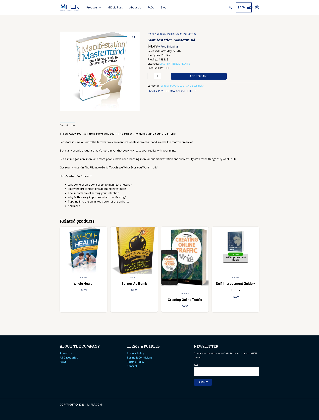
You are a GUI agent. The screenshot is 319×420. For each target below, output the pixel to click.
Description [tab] (67, 125)
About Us (66, 353)
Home (151, 33)
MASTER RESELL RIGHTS (174, 63)
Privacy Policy (135, 353)
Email (197, 365)
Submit (203, 382)
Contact (132, 366)
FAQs (63, 362)
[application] (99, 7)
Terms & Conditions (139, 357)
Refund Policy (135, 362)
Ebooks (161, 33)
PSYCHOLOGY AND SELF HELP (187, 85)
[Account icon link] (257, 7)
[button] (230, 7)
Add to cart (198, 76)
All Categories (69, 357)
